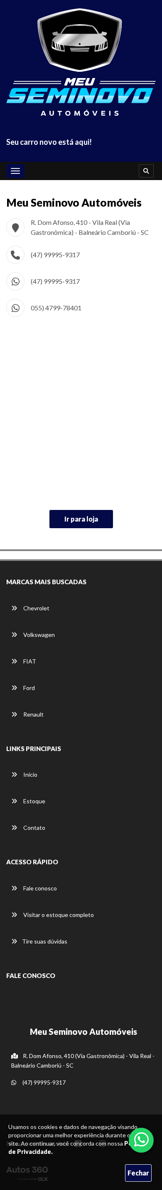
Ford (28, 687)
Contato (33, 827)
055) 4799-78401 (56, 308)
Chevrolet (35, 608)
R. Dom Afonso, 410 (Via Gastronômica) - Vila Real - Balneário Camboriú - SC (83, 1060)
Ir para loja (81, 519)
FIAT (29, 661)
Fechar (138, 1173)
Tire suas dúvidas (44, 941)
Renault (33, 714)
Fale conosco (39, 888)
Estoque (33, 801)
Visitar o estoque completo (58, 914)
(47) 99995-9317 (55, 254)
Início (29, 774)
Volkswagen (38, 634)
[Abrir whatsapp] (141, 1139)
